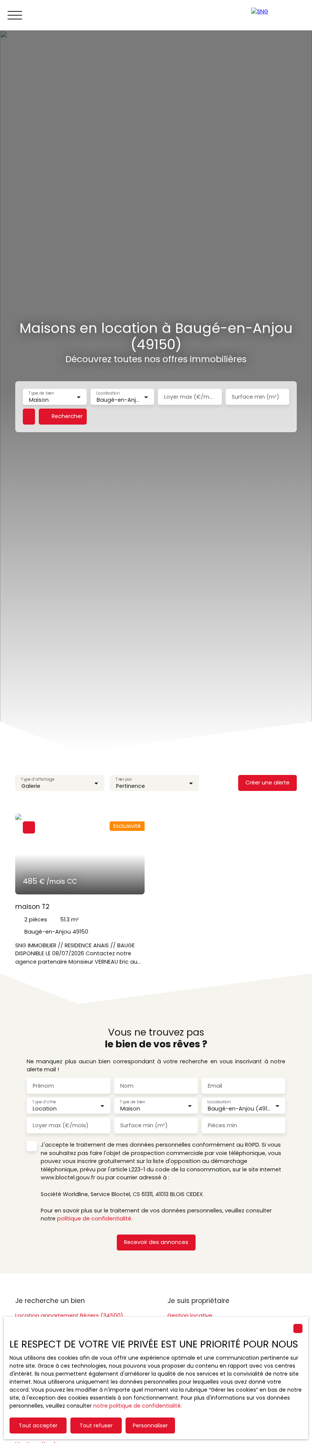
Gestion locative (189, 1315)
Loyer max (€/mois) (190, 396)
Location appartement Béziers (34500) (69, 1315)
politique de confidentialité (94, 1218)
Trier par (124, 779)
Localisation (107, 393)
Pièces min (222, 1125)
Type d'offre (44, 1102)
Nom (127, 1085)
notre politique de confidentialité (137, 1406)
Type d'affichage (37, 779)
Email (215, 1085)
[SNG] (278, 15)
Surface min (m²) (255, 396)
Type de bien (41, 393)
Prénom (43, 1085)
